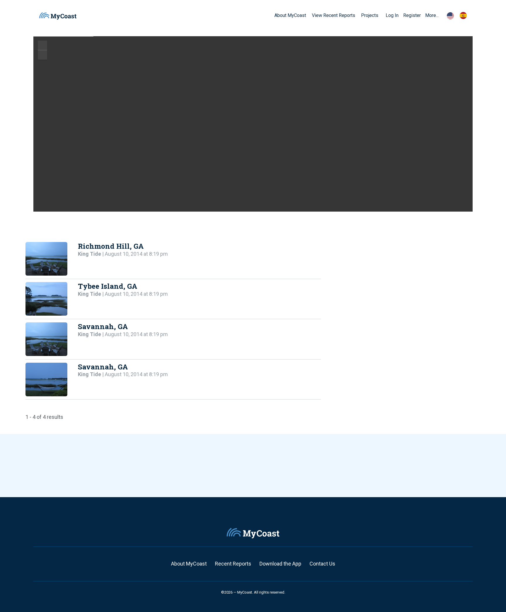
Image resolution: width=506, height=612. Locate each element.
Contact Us (322, 564)
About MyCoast (189, 564)
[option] (465, 15)
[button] (380, 15)
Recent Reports (233, 564)
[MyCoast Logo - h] (57, 16)
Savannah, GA (103, 326)
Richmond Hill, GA (111, 246)
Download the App (280, 564)
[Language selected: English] (460, 15)
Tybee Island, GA (107, 286)
